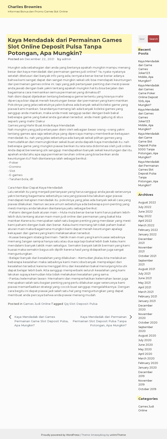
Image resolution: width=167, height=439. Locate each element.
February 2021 (147, 296)
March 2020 (146, 358)
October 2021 (147, 256)
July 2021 (144, 273)
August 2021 (146, 269)
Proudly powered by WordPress (60, 434)
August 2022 (147, 202)
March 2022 (146, 225)
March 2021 (146, 291)
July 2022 (144, 207)
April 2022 (145, 220)
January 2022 (147, 234)
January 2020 (147, 367)
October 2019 (147, 389)
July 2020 (145, 340)
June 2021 (145, 278)
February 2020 (148, 363)
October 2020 (147, 322)
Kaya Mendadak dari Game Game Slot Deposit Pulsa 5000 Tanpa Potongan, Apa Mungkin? (148, 145)
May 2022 (145, 216)
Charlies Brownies (25, 7)
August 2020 (147, 335)
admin (66, 59)
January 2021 (147, 301)
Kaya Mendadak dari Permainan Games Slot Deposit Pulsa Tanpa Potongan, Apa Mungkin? (148, 173)
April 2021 (144, 287)
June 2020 (145, 344)
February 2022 (148, 229)
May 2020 (145, 349)
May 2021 (144, 282)
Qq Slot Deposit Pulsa (80, 303)
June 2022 (145, 211)
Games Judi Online (37, 303)
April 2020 (145, 353)
